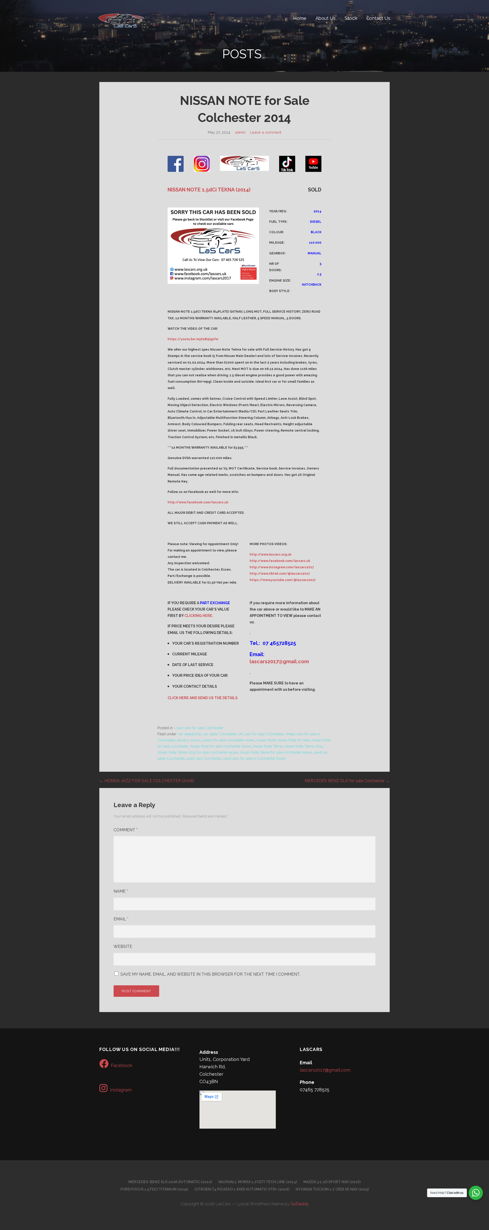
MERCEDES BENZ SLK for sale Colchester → (347, 780)
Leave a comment (265, 132)
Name (121, 891)
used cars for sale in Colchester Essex (254, 758)
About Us (326, 18)
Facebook (121, 1065)
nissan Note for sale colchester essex (220, 746)
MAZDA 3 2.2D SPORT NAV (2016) (332, 1182)
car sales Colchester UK (223, 734)
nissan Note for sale (293, 740)
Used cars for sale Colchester (198, 728)
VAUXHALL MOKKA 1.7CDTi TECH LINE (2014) (257, 1182)
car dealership (189, 734)
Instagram (121, 1090)
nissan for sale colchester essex (228, 740)
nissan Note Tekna (267, 746)
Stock (351, 18)
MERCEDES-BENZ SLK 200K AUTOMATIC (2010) (170, 1182)
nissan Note (266, 740)
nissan (195, 740)
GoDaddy (299, 1203)
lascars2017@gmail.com (279, 661)
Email (121, 919)
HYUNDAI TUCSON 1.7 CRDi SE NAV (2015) (332, 1189)
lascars (182, 740)
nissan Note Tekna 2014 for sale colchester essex (197, 752)
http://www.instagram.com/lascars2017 (282, 567)
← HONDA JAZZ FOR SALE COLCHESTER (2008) (146, 780)
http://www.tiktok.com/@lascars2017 (280, 573)
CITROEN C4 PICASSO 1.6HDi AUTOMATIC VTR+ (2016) (241, 1189)
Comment (126, 829)
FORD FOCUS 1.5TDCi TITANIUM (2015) (154, 1189)
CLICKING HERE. (198, 616)
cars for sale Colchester (263, 734)
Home (299, 18)
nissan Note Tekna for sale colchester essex (276, 752)
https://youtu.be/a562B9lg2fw (193, 339)
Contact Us (378, 18)
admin (240, 132)
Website (123, 946)
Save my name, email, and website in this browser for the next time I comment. (210, 974)
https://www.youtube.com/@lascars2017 (283, 580)
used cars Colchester (203, 758)
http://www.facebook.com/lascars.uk (198, 502)
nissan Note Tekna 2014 (303, 746)
